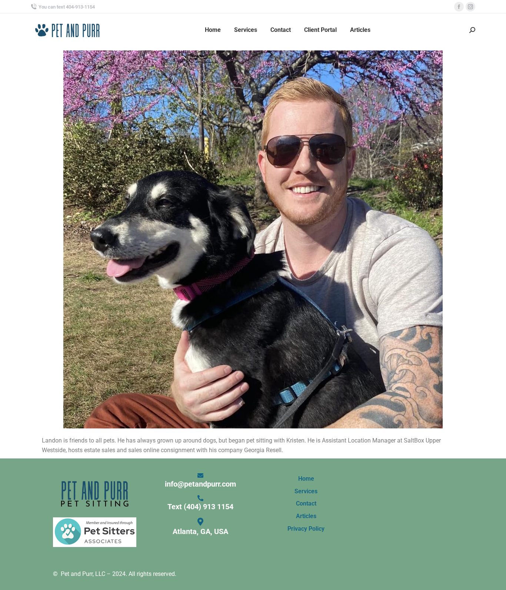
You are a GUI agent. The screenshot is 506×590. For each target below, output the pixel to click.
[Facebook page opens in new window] (459, 6)
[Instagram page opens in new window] (470, 6)
